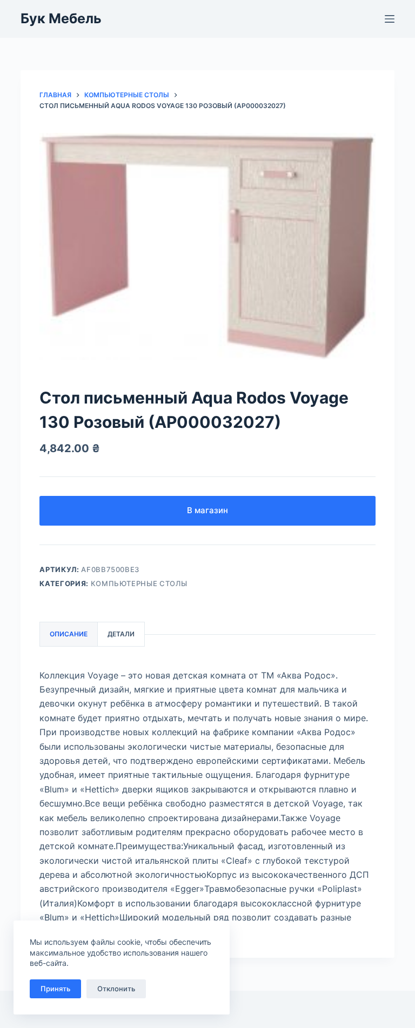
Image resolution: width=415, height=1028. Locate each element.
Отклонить (116, 988)
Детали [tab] (121, 634)
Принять (55, 988)
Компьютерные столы (139, 583)
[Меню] (389, 19)
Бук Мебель (61, 18)
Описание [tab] (69, 634)
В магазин (207, 510)
